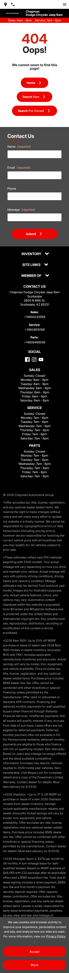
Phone (11, 188)
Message (21, 209)
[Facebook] (27, 359)
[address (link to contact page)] (5, 4)
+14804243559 (34, 317)
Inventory (32, 254)
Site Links (31, 265)
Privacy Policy (56, 936)
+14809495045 (34, 342)
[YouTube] (41, 359)
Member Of (31, 276)
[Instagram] (34, 359)
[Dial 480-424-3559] (13, 4)
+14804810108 (35, 329)
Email (18, 167)
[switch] (64, 4)
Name (19, 146)
